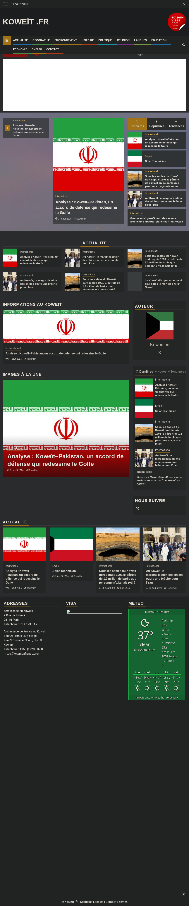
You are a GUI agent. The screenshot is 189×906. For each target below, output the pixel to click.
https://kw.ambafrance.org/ (21, 653)
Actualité (20, 40)
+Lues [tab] (162, 371)
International (19, 120)
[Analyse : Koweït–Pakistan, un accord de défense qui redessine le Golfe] (88, 154)
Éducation (158, 40)
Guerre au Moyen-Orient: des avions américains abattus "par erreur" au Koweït (160, 480)
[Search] (183, 44)
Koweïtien (81, 218)
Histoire (88, 40)
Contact (52, 49)
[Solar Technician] (135, 158)
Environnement (65, 40)
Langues (140, 40)
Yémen (123, 902)
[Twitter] (159, 352)
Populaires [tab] (156, 126)
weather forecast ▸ (156, 697)
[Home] (7, 40)
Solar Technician (155, 161)
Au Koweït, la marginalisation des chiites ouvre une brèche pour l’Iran (163, 201)
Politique (105, 40)
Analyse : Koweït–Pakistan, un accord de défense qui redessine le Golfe (86, 207)
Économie (20, 49)
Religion (123, 40)
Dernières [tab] (137, 126)
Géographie (41, 40)
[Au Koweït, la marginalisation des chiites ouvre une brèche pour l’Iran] (135, 199)
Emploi (37, 49)
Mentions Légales (91, 902)
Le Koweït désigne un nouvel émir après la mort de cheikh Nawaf (163, 284)
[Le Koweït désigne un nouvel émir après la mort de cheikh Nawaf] (135, 281)
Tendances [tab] (176, 126)
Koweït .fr (26, 21)
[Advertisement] (94, 85)
